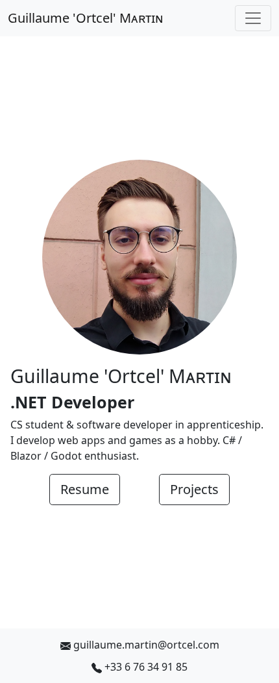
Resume (84, 489)
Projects (194, 489)
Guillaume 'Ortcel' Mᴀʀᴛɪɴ (86, 18)
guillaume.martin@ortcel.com (146, 645)
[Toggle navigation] (253, 18)
